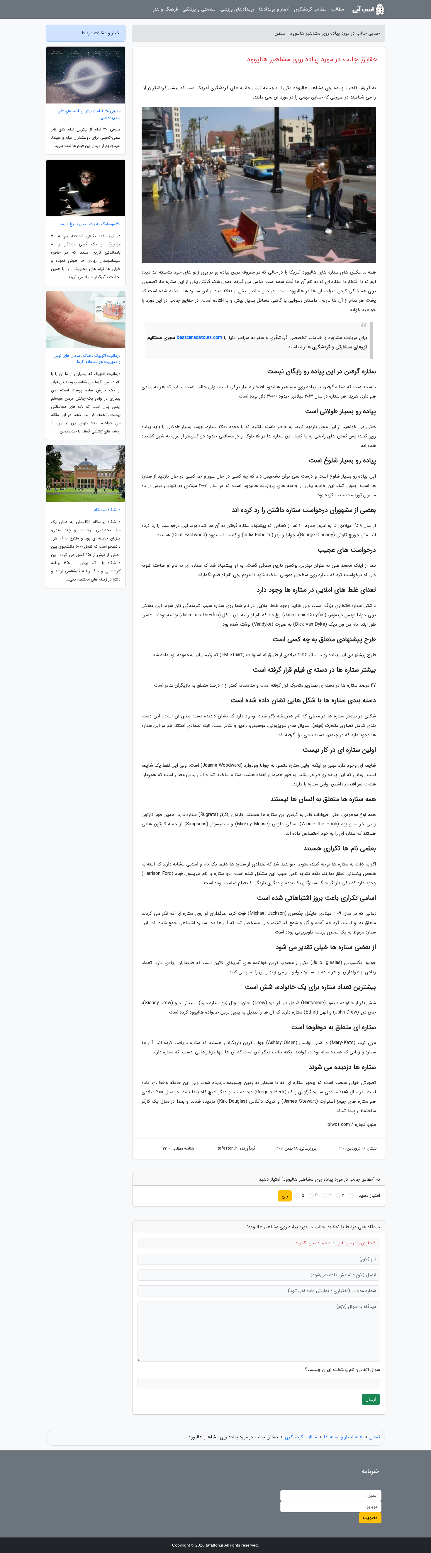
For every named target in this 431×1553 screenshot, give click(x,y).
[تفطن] (368, 9)
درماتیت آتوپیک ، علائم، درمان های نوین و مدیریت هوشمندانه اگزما (87, 359)
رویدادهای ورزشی (237, 9)
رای (285, 1195)
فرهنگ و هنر (165, 9)
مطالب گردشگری (310, 9)
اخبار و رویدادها (274, 9)
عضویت (370, 1517)
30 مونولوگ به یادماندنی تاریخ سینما (90, 224)
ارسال (371, 1399)
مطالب (337, 9)
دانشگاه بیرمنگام (107, 510)
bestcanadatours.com (199, 337)
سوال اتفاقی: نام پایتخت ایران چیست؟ (342, 1369)
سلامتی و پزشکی (199, 9)
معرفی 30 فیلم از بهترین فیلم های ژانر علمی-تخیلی (89, 114)
